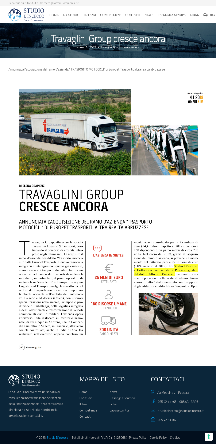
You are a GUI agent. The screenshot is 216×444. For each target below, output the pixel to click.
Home (84, 392)
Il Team (84, 404)
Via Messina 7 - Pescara (173, 392)
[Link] (26, 14)
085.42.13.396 (188, 401)
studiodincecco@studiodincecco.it (181, 410)
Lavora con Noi (119, 410)
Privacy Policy (137, 437)
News (113, 392)
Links (113, 404)
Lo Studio (86, 398)
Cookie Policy (158, 437)
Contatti (85, 416)
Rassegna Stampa (122, 398)
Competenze (88, 410)
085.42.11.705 (167, 401)
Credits (175, 437)
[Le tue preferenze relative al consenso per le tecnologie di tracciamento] (209, 437)
